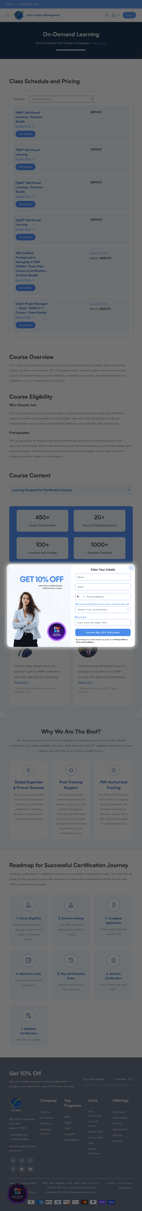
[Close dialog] (131, 568)
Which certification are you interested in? (102, 604)
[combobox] (80, 596)
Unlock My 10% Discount (103, 632)
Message (80, 617)
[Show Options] (127, 609)
